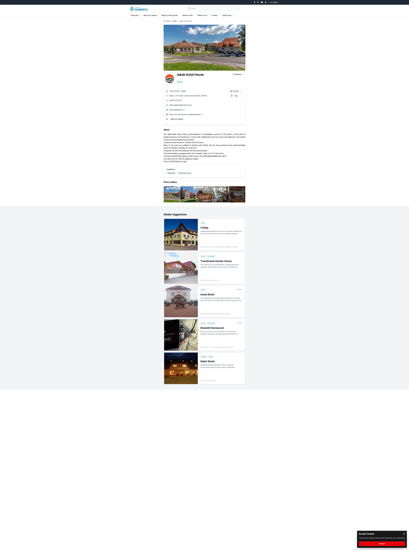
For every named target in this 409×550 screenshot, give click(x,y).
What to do (202, 15)
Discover (135, 15)
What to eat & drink (169, 15)
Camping (203, 356)
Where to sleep (150, 15)
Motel (175, 21)
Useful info (227, 15)
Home (168, 21)
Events (215, 15)
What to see (187, 15)
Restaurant (211, 256)
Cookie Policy (400, 538)
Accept (382, 544)
